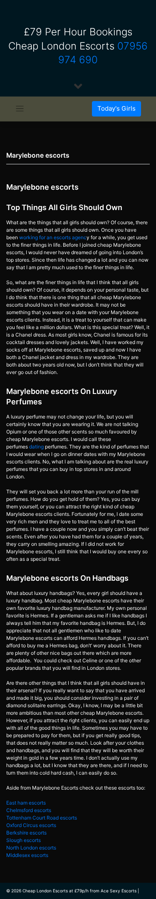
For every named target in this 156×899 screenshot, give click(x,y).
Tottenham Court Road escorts (41, 818)
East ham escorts (26, 803)
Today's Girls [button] (116, 108)
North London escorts (31, 848)
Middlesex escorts (27, 855)
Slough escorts (23, 840)
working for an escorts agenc (53, 237)
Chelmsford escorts (28, 810)
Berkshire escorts (26, 833)
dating (36, 446)
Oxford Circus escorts (31, 825)
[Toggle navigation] (19, 109)
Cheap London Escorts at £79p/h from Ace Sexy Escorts (79, 890)
